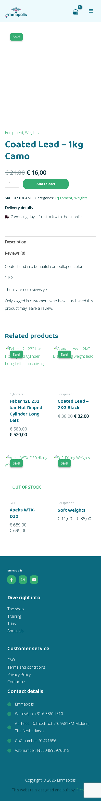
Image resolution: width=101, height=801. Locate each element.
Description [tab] (15, 242)
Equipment (14, 132)
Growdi (82, 790)
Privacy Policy (19, 674)
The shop (15, 609)
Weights (32, 132)
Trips (11, 623)
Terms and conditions (26, 667)
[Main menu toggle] (91, 11)
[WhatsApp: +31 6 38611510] (35, 714)
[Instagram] (23, 579)
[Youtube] (34, 579)
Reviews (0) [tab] (15, 253)
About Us (15, 630)
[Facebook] (11, 579)
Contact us (16, 681)
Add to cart (46, 184)
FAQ (11, 659)
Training (14, 616)
